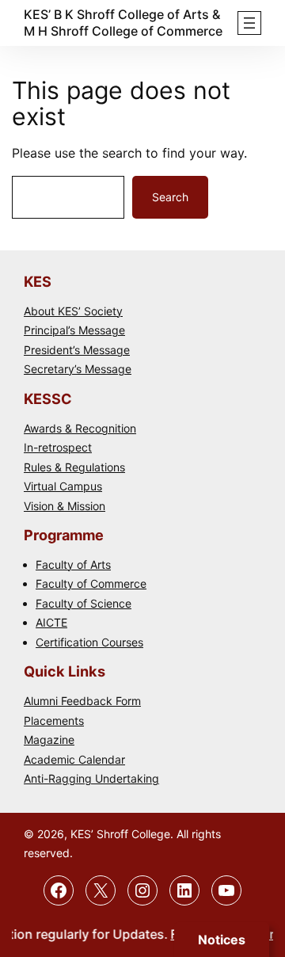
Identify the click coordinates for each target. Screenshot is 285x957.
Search (170, 197)
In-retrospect (58, 447)
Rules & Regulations (74, 467)
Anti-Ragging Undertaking (91, 778)
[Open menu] (249, 23)
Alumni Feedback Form (82, 700)
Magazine (49, 739)
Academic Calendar (74, 759)
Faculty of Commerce (91, 583)
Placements (54, 720)
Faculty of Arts (73, 564)
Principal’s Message (74, 330)
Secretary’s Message (77, 369)
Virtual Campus (63, 486)
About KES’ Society (73, 311)
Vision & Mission (64, 506)
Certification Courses (89, 642)
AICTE (51, 622)
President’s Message (77, 349)
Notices (221, 939)
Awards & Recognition (80, 428)
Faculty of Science (83, 603)
